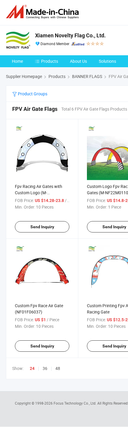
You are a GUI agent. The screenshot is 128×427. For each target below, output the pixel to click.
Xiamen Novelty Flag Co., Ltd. (70, 35)
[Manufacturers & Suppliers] (43, 12)
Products (49, 61)
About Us (78, 61)
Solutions (107, 61)
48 (57, 368)
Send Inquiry (42, 226)
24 (32, 368)
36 (45, 368)
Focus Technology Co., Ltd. (75, 403)
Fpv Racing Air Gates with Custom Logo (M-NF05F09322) (38, 192)
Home (17, 61)
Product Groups (32, 94)
